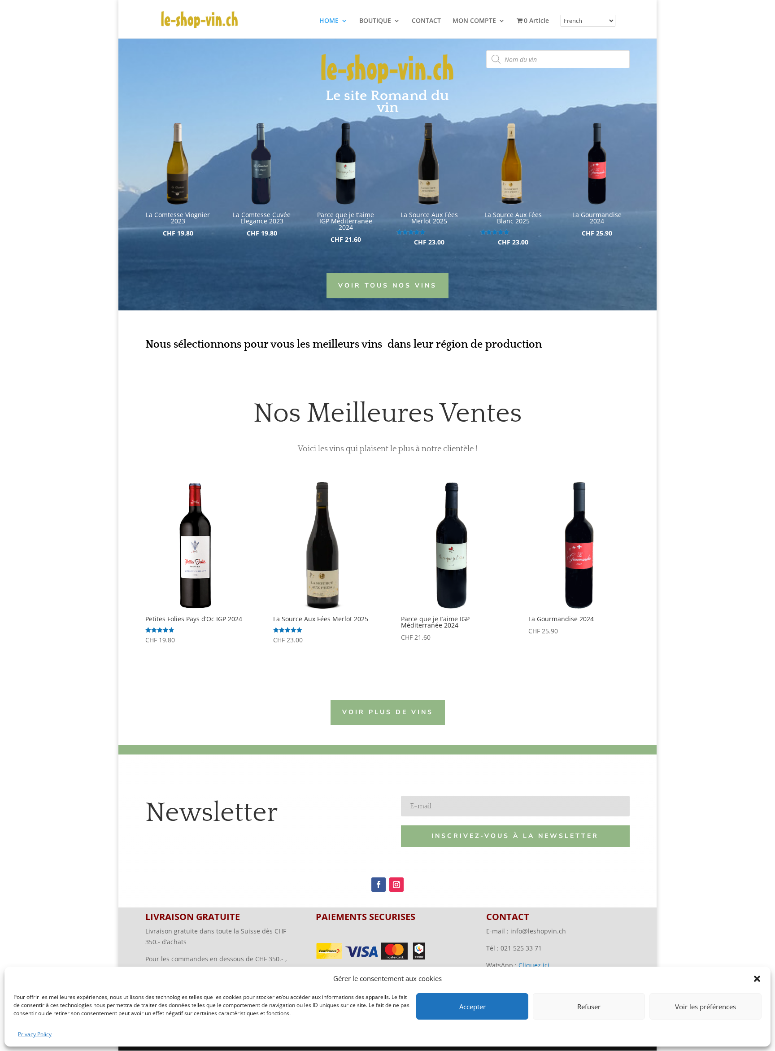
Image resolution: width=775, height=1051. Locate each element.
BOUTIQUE (375, 21)
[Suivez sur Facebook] (378, 884)
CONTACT (426, 21)
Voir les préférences (705, 1006)
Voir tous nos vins (387, 285)
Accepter (472, 1006)
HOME (329, 21)
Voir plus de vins (387, 712)
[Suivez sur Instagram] (396, 884)
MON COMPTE (474, 21)
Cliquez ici (533, 965)
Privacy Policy (35, 1034)
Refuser (589, 1006)
